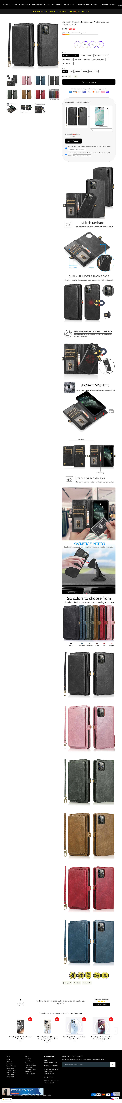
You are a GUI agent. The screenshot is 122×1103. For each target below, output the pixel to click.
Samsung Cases (38, 4)
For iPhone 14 (68, 59)
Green (85, 71)
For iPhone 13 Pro (98, 59)
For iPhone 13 (68, 63)
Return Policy (10, 1076)
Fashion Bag (96, 4)
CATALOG (13, 4)
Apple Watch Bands (54, 4)
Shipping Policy (11, 1072)
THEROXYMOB (47, 1095)
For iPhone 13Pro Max (82, 59)
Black (65, 71)
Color (63, 68)
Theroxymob (19, 1095)
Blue (71, 71)
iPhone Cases (24, 4)
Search (8, 1059)
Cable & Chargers (109, 4)
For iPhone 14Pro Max (70, 56)
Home (5, 4)
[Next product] (116, 1030)
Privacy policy (10, 1068)
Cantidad (64, 76)
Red (90, 71)
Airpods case (69, 4)
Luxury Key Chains (82, 4)
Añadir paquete (73, 141)
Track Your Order (11, 1070)
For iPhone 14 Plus (101, 56)
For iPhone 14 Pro (87, 56)
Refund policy (10, 1074)
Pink (96, 71)
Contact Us (10, 1064)
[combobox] (101, 129)
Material (64, 53)
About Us (9, 1061)
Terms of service (11, 1066)
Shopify (33, 1095)
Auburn (77, 71)
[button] (7, 1099)
